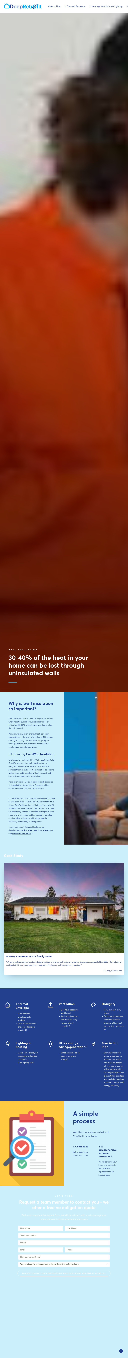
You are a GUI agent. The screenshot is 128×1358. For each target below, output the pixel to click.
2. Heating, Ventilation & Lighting (105, 7)
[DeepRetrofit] (23, 6)
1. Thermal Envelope (74, 7)
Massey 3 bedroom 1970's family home (29, 956)
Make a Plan (54, 7)
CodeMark (46, 830)
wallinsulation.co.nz (21, 834)
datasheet (28, 830)
